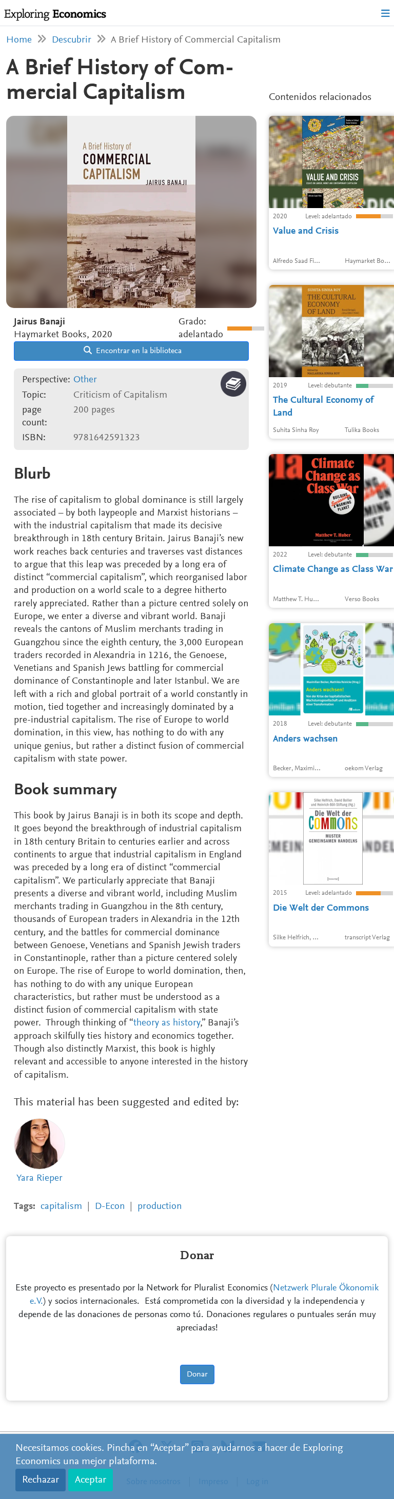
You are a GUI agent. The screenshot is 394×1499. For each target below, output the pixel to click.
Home (19, 40)
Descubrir (71, 40)
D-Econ (110, 1206)
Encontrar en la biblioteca (138, 351)
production (159, 1206)
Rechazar (40, 1480)
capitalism (61, 1206)
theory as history (166, 1023)
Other (85, 380)
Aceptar (90, 1480)
